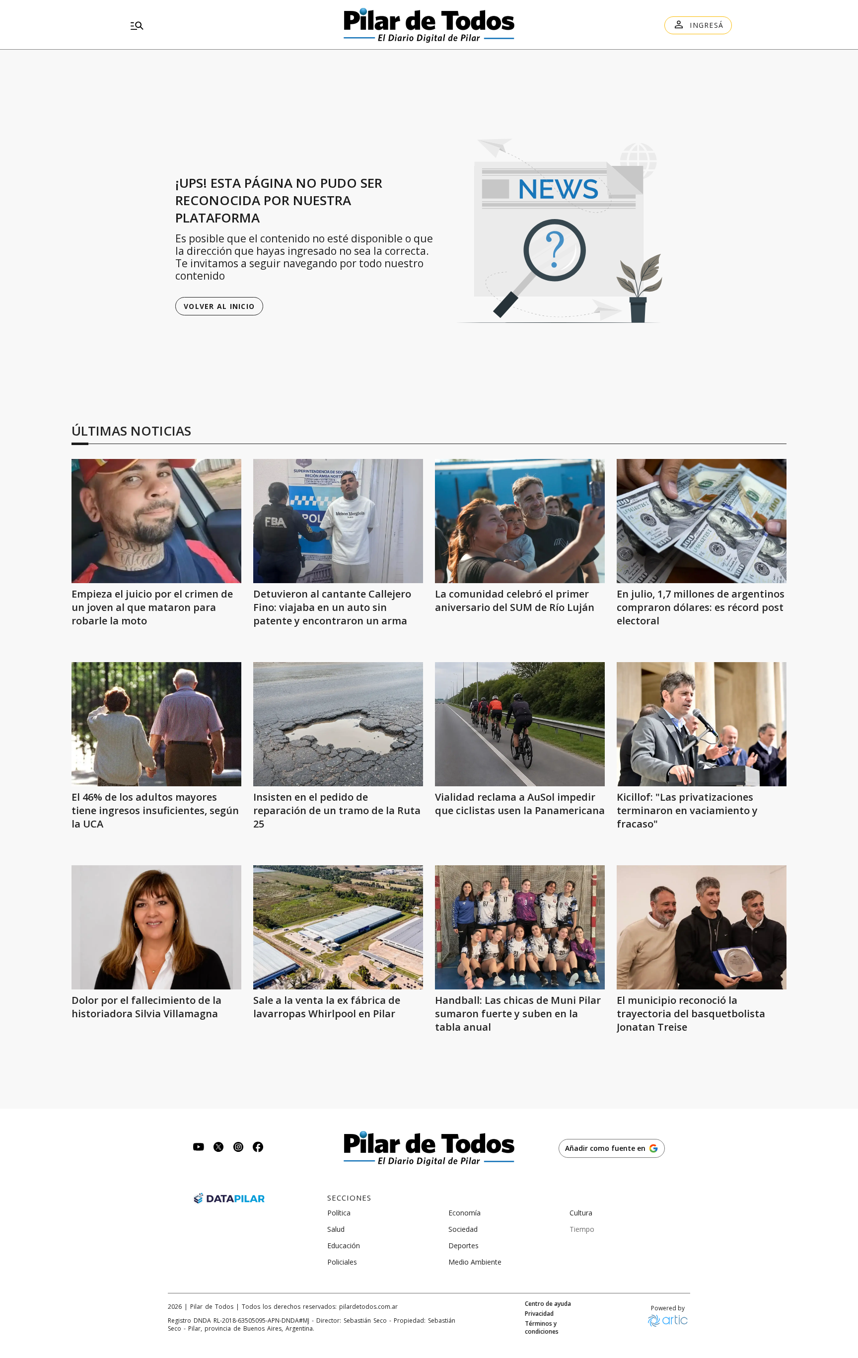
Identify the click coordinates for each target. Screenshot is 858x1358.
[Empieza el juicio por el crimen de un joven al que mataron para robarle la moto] (156, 521)
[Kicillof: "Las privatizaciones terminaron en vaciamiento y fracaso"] (701, 724)
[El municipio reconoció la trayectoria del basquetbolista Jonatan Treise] (701, 927)
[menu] (223, 25)
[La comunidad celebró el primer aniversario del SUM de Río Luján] (520, 521)
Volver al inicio (219, 306)
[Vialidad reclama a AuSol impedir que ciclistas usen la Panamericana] (520, 724)
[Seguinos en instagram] (238, 1148)
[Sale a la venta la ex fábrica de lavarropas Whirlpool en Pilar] (338, 927)
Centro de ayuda (548, 1304)
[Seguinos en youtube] (198, 1148)
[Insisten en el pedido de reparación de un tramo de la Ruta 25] (338, 724)
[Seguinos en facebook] (258, 1148)
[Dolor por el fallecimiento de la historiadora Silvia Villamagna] (156, 927)
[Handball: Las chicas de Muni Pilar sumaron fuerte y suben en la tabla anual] (520, 927)
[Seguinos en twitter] (218, 1148)
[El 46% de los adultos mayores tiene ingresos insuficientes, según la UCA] (156, 724)
